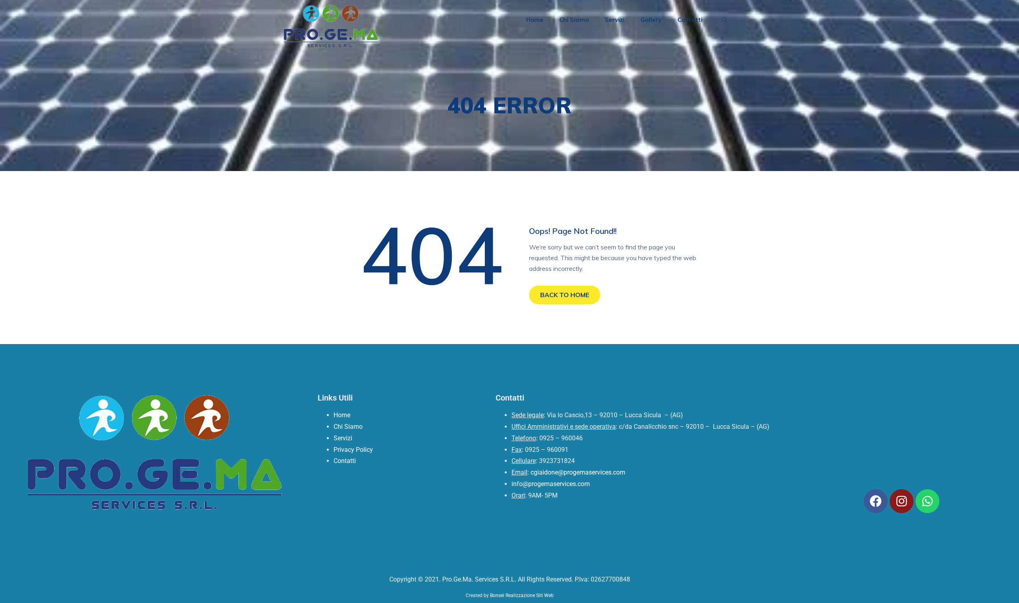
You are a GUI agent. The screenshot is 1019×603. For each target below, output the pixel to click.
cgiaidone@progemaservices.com (578, 472)
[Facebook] (876, 501)
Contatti (690, 19)
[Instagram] (902, 501)
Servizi (615, 19)
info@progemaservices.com (550, 484)
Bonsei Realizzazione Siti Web (522, 595)
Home (534, 19)
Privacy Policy (353, 449)
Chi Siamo (574, 19)
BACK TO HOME (564, 295)
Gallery (651, 19)
